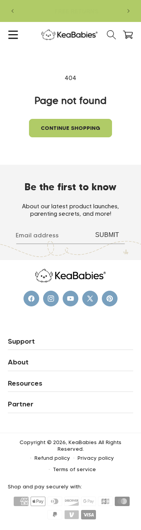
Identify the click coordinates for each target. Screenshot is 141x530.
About (18, 362)
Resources (25, 383)
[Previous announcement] (12, 11)
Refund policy (52, 457)
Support (21, 341)
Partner (20, 404)
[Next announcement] (128, 11)
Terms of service (74, 469)
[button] (13, 34)
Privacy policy (96, 457)
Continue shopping (70, 127)
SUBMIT (107, 234)
